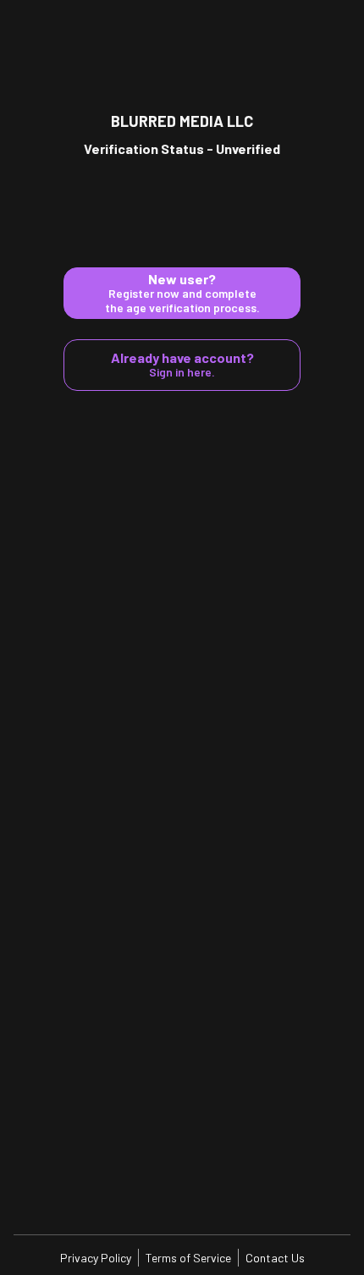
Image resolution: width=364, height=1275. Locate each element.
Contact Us (275, 1257)
